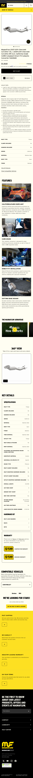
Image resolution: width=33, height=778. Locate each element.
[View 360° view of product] (28, 42)
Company (5, 720)
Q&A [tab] (20, 593)
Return (14, 539)
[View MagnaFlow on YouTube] (7, 761)
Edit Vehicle (27, 78)
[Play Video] (15, 329)
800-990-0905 (5, 756)
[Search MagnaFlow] (26, 5)
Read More (3, 107)
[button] (31, 5)
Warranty (21, 539)
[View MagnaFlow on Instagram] (11, 761)
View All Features (5, 168)
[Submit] (28, 711)
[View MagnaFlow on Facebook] (15, 761)
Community (6, 725)
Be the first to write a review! (16, 606)
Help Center (6, 729)
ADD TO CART (16, 71)
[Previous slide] (3, 30)
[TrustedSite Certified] (7, 765)
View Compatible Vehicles (8, 171)
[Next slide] (30, 30)
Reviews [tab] (14, 593)
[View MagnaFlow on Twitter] (3, 761)
